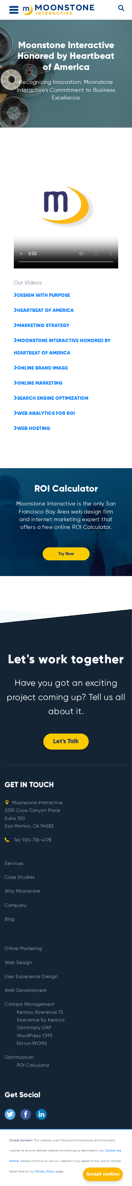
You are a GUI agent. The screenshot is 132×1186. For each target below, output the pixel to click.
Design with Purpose (43, 295)
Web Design (18, 962)
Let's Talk (66, 741)
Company (16, 905)
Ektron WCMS (32, 1043)
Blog (10, 919)
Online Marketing (40, 383)
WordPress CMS (34, 1035)
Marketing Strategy (43, 325)
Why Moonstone (23, 891)
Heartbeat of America (45, 310)
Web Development (26, 990)
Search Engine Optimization (52, 398)
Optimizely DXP (34, 1027)
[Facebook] (25, 1114)
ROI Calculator (33, 1065)
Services (14, 863)
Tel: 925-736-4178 (31, 840)
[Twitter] (10, 1114)
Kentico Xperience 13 (40, 1012)
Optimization (19, 1057)
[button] (121, 8)
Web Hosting (33, 428)
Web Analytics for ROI (46, 413)
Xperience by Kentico (40, 1020)
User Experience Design (31, 976)
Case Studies (20, 877)
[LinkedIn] (41, 1114)
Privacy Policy (45, 1171)
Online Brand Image (42, 368)
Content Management (30, 1004)
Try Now (66, 554)
